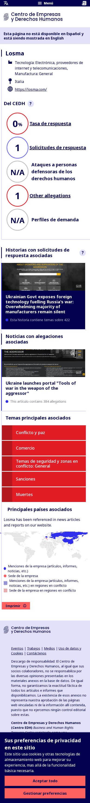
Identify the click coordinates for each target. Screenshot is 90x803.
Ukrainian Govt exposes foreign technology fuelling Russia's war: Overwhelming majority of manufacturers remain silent (40, 304)
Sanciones (25, 479)
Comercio (25, 448)
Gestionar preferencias (45, 793)
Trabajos (33, 648)
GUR (78, 286)
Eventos (17, 648)
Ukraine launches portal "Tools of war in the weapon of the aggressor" (41, 388)
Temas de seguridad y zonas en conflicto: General (47, 463)
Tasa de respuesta (50, 123)
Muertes (24, 494)
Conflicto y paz (30, 432)
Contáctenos (36, 653)
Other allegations (50, 195)
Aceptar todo (45, 780)
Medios (49, 648)
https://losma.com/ (31, 89)
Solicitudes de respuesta (58, 147)
